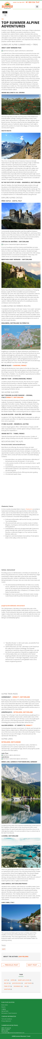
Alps (2, 19)
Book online (4, 1005)
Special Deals (4, 1011)
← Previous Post (10, 965)
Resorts (3, 1007)
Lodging (3, 1009)
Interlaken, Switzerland (23, 712)
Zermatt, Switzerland (14, 397)
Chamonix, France (19, 365)
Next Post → (33, 965)
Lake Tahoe (28, 983)
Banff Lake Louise (23, 980)
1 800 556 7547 (33, 2)
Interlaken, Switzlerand (11, 742)
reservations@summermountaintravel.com (12, 1032)
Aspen (13, 980)
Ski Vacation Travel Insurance (9, 1013)
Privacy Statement (6, 1021)
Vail (25, 986)
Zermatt (29, 725)
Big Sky (6, 983)
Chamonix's (29, 509)
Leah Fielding (23, 956)
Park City (7, 986)
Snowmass (17, 986)
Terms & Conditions (6, 1019)
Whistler (7, 989)
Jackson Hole (16, 983)
